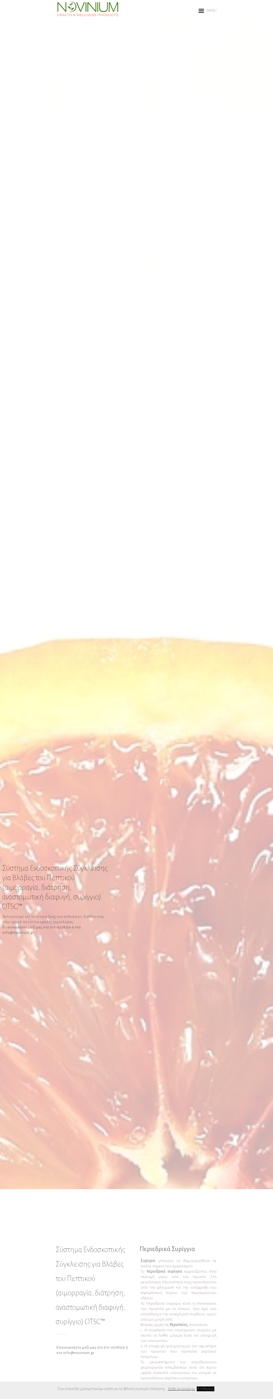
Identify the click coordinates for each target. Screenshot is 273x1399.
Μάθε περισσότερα (181, 1389)
